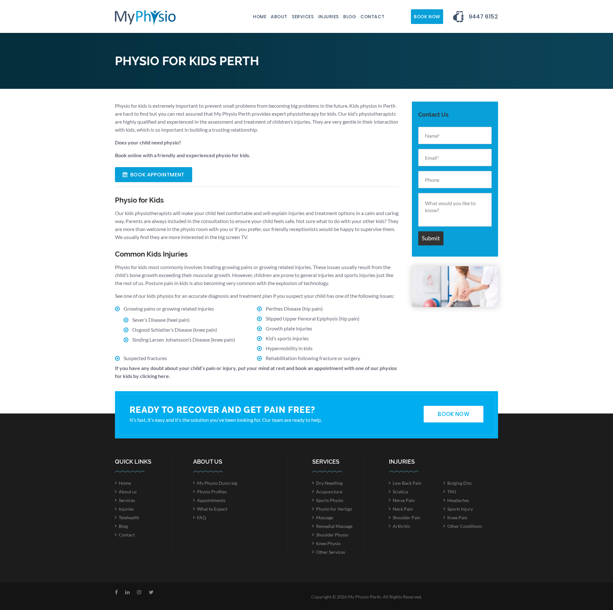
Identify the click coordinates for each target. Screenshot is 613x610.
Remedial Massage (334, 526)
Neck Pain (403, 509)
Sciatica (400, 491)
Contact (372, 16)
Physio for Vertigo (334, 509)
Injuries (328, 16)
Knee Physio (328, 543)
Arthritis (401, 526)
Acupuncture (329, 491)
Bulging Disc (459, 483)
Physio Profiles (212, 491)
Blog (349, 16)
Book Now (427, 16)
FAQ (201, 517)
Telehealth (129, 517)
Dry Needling (329, 483)
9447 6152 (483, 16)
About (279, 16)
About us (128, 491)
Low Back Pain (407, 483)
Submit (431, 238)
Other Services (330, 552)
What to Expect (212, 509)
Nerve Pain (404, 500)
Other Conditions (464, 526)
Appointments (211, 500)
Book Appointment (157, 174)
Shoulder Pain (406, 517)
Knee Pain (457, 517)
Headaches (458, 500)
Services (303, 16)
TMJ (451, 491)
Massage (324, 517)
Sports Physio (329, 500)
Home (259, 16)
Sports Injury (460, 509)
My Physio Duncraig (217, 483)
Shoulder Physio (332, 534)
